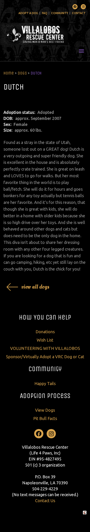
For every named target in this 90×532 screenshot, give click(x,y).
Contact (79, 13)
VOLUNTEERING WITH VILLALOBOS (45, 348)
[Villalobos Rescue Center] (45, 34)
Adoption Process (45, 396)
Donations (45, 331)
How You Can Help (45, 317)
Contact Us (45, 500)
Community (59, 13)
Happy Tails (45, 383)
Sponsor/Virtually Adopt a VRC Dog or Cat (45, 356)
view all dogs (35, 287)
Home (8, 73)
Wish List (45, 340)
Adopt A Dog (28, 13)
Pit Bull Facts (45, 418)
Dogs (22, 73)
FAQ (44, 13)
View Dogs (45, 410)
